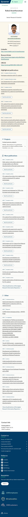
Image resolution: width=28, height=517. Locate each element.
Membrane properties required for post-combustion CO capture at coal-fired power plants (12, 91)
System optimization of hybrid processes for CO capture (13, 281)
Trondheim (15, 45)
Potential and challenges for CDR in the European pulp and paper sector (12, 191)
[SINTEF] (5, 2)
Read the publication (6, 97)
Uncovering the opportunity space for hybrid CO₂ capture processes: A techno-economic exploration (13, 231)
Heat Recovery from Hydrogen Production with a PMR (13, 370)
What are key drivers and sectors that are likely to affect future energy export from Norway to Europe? (13, 391)
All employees (5, 5)
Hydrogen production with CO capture (11, 75)
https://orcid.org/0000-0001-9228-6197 (11, 65)
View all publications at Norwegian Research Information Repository (11, 287)
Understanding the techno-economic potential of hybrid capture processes (12, 362)
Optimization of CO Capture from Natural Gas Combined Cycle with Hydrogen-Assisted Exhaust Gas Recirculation (13, 245)
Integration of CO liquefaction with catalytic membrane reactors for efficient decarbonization (13, 401)
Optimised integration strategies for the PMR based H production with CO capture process (13, 303)
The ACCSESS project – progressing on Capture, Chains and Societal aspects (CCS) (13, 344)
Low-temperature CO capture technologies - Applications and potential (13, 82)
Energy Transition (17, 43)
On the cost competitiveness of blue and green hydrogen (12, 273)
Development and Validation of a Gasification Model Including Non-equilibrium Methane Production (11, 259)
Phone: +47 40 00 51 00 (6, 439)
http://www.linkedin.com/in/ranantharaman (12, 51)
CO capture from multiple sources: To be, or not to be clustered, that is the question (13, 218)
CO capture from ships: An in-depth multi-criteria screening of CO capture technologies (13, 178)
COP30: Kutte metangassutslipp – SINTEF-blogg (13, 312)
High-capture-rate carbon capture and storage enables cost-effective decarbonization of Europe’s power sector (13, 164)
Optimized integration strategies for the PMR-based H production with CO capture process (13, 204)
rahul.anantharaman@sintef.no (14, 38)
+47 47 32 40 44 (14, 36)
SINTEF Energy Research (15, 41)
